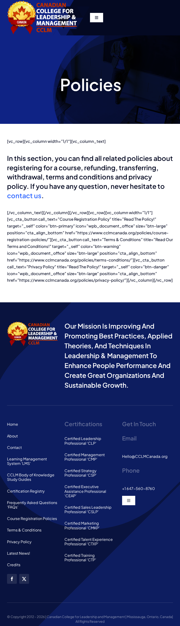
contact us (24, 195)
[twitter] (24, 579)
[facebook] (12, 579)
